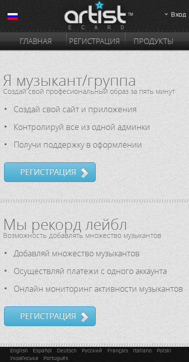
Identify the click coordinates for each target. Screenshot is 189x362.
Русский (92, 350)
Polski (164, 350)
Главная (36, 41)
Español (42, 350)
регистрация (48, 171)
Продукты (153, 41)
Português (55, 358)
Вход (178, 14)
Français (117, 350)
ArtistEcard (94, 16)
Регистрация (94, 41)
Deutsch (67, 350)
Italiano (142, 350)
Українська (24, 358)
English (19, 350)
